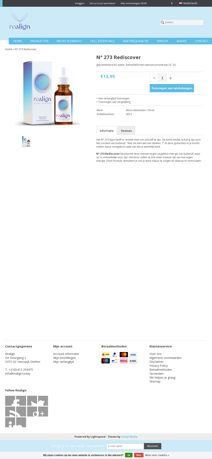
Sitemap (154, 381)
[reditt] (43, 411)
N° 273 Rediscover (26, 49)
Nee (138, 455)
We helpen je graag (162, 377)
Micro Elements (69, 41)
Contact (202, 41)
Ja (128, 455)
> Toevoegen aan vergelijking (113, 102)
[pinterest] (21, 411)
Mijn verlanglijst (63, 362)
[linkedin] (10, 411)
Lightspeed (97, 436)
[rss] (32, 401)
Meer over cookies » (157, 455)
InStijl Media (129, 436)
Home (17, 41)
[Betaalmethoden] (106, 356)
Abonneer (152, 446)
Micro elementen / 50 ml (140, 110)
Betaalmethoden (160, 370)
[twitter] (21, 401)
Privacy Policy (158, 366)
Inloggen (79, 3)
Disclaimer (156, 362)
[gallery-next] (85, 142)
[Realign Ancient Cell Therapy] (20, 22)
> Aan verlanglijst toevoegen (112, 98)
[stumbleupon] (32, 411)
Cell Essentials (102, 41)
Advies (182, 41)
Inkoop (162, 41)
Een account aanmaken (103, 3)
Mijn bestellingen (64, 358)
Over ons (155, 354)
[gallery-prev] (11, 142)
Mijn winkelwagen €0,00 (134, 3)
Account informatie (66, 354)
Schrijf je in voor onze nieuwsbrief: (77, 446)
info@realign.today (17, 373)
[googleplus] (43, 401)
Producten (39, 41)
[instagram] (10, 422)
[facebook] (10, 401)
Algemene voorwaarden (165, 358)
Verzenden (156, 373)
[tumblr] (21, 422)
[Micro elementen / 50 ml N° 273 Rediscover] (48, 93)
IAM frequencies (136, 41)
